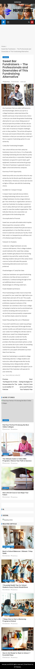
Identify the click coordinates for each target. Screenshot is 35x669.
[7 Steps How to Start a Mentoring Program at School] (17, 605)
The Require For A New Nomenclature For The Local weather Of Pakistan (10, 384)
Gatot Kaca (7, 81)
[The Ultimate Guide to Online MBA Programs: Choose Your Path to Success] (17, 444)
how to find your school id (13, 375)
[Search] (29, 22)
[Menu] (8, 22)
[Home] (4, 22)
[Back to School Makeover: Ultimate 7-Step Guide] (17, 537)
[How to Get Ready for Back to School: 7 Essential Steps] (17, 638)
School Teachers (8, 546)
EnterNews (27, 664)
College (5, 57)
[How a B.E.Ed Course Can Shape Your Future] (17, 478)
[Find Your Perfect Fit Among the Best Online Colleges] (17, 410)
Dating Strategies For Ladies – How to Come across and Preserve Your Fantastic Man (25, 384)
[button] (8, 22)
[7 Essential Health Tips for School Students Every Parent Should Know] (17, 571)
